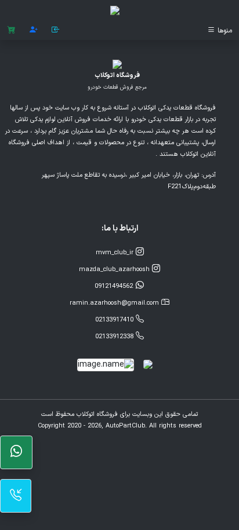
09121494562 (115, 286)
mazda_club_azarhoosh (115, 270)
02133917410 (115, 320)
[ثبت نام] (34, 30)
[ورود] (56, 30)
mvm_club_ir (116, 253)
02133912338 (115, 337)
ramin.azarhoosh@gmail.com (115, 303)
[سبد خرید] (11, 30)
